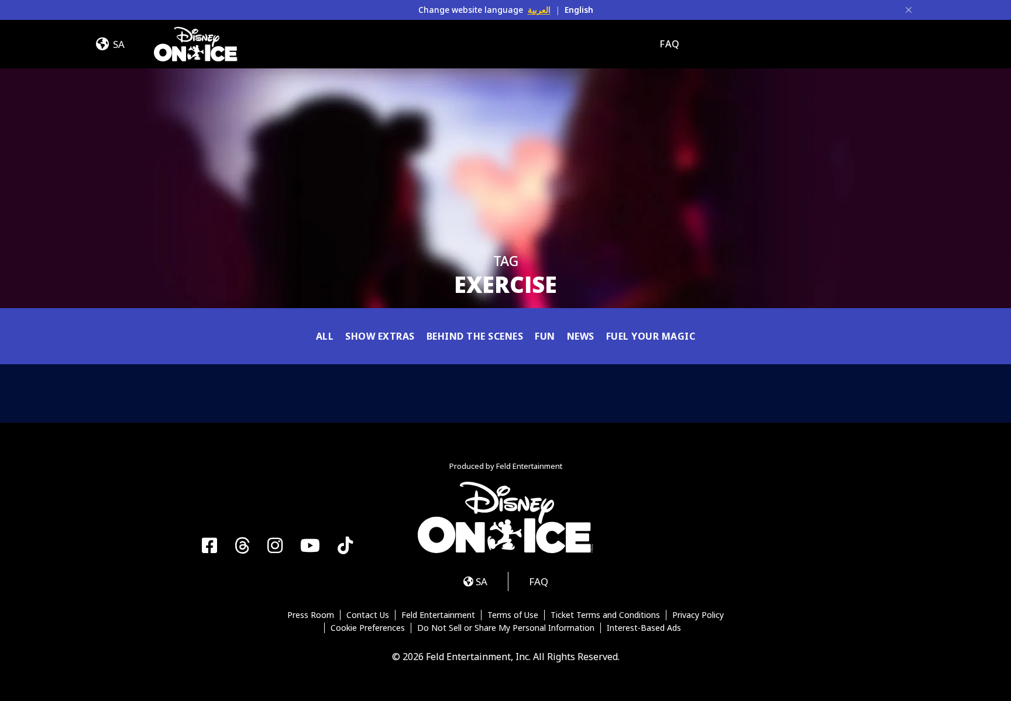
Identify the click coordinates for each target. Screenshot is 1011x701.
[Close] (908, 10)
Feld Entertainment (438, 615)
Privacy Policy (698, 615)
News (580, 336)
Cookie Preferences (368, 628)
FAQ (669, 43)
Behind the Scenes (475, 336)
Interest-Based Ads (644, 628)
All (325, 336)
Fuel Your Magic (651, 336)
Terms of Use (512, 615)
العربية (539, 9)
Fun (545, 336)
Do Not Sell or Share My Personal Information (505, 628)
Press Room (310, 615)
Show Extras (380, 336)
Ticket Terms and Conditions (605, 615)
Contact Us (367, 615)
